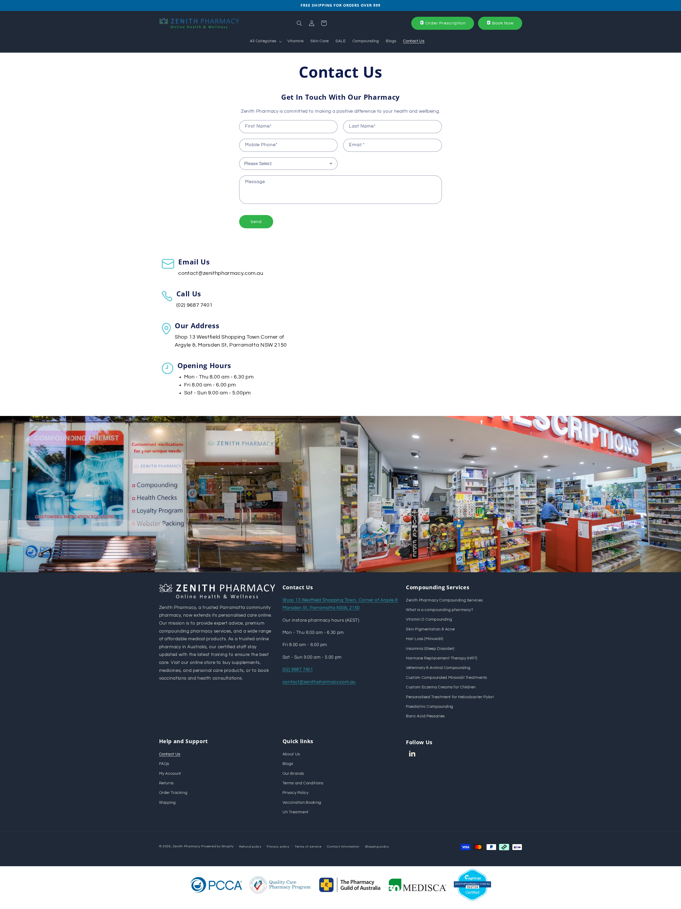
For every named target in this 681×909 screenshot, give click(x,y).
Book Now (503, 23)
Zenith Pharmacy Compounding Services (444, 600)
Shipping (167, 803)
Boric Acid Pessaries (425, 716)
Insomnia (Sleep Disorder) (430, 649)
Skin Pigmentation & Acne (430, 629)
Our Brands (293, 774)
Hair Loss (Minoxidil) (424, 639)
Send (256, 222)
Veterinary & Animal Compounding (438, 668)
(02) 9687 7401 (194, 305)
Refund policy (250, 846)
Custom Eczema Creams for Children (441, 687)
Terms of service (308, 846)
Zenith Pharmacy (187, 846)
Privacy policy (278, 846)
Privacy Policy (296, 793)
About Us (291, 754)
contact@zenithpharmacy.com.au (220, 273)
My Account (170, 774)
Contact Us (169, 754)
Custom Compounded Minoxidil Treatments (446, 678)
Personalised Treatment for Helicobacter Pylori (450, 697)
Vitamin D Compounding (429, 619)
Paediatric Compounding (429, 707)
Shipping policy (377, 846)
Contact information (343, 846)
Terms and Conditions (303, 783)
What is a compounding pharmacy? (440, 610)
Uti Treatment (296, 812)
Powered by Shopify (217, 846)
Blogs (288, 764)
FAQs (164, 764)
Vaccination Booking (302, 803)
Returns (166, 783)
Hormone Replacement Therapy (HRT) (441, 658)
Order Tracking (173, 793)
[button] (265, 41)
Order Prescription (445, 23)
